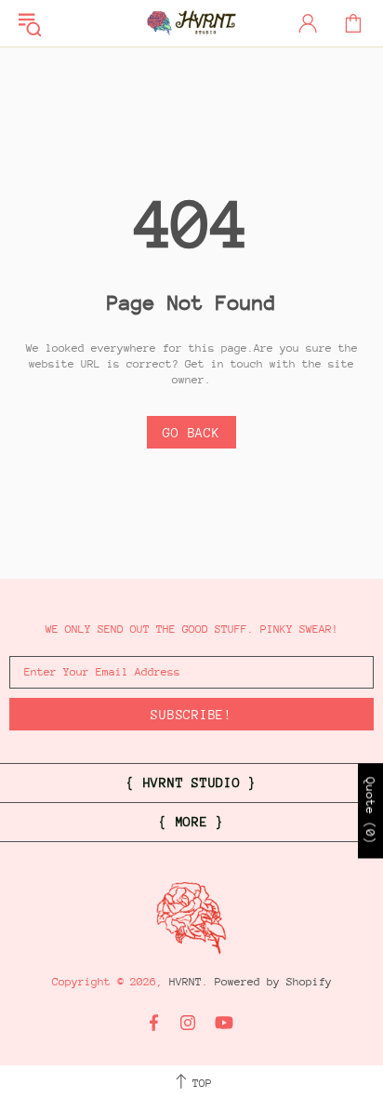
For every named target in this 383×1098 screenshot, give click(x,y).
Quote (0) (370, 811)
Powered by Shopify (273, 981)
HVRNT (191, 23)
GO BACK (191, 432)
